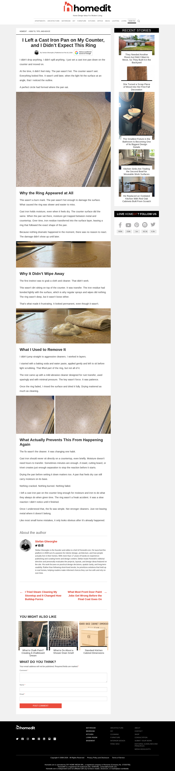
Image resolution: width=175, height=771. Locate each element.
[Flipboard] (49, 739)
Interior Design (117, 741)
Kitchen (91, 21)
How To (132, 21)
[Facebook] (39, 546)
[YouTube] (33, 739)
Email (22, 694)
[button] (63, 139)
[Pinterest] (39, 739)
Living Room (91, 737)
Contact (139, 731)
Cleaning (114, 734)
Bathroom (66, 21)
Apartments (40, 21)
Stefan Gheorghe (48, 53)
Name (22, 685)
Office (100, 21)
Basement (90, 741)
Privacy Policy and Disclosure (98, 758)
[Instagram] (28, 739)
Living (124, 21)
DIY (74, 21)
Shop (137, 734)
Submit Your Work (143, 741)
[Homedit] (87, 7)
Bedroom (90, 731)
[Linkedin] (42, 546)
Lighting (115, 21)
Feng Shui (114, 744)
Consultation (141, 737)
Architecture (54, 21)
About (137, 728)
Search (138, 21)
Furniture (81, 21)
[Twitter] (36, 546)
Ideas (107, 21)
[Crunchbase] (55, 739)
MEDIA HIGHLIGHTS (142, 749)
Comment (24, 670)
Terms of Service (118, 758)
